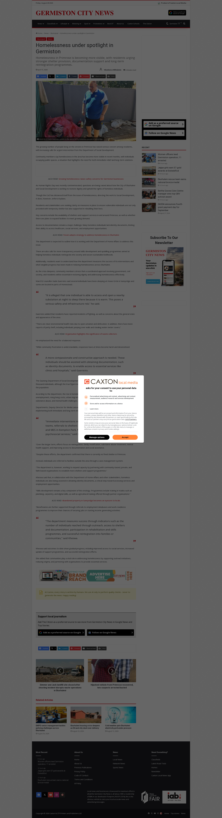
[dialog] (111, 409)
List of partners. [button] (131, 419)
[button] (111, 409)
